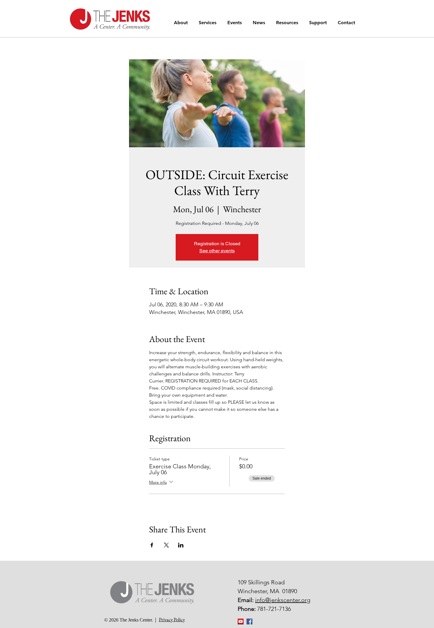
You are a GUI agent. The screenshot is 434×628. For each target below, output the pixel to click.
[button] (181, 22)
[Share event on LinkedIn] (181, 545)
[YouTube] (241, 621)
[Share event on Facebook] (152, 545)
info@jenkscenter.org (282, 600)
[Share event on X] (166, 545)
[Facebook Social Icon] (249, 621)
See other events (217, 251)
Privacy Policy (172, 619)
